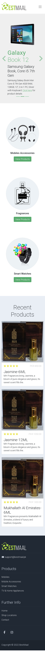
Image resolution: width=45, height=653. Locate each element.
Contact (5, 619)
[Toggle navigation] (40, 6)
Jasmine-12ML (16, 440)
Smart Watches (9, 586)
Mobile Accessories (11, 581)
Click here (27, 90)
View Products (22, 159)
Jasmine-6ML (15, 372)
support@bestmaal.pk (15, 557)
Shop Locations (9, 615)
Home (5, 610)
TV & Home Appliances (13, 590)
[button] (3, 58)
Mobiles (5, 577)
